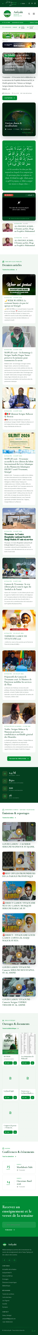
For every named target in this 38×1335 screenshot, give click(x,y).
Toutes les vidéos (8, 818)
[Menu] (34, 13)
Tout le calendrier (8, 1156)
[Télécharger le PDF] (15, 1063)
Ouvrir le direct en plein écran (20, 218)
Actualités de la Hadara (9, 1269)
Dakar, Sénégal (6, 1315)
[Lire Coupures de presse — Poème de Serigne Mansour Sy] (10, 1112)
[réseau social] (29, 4)
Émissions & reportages (9, 1282)
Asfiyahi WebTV (7, 1273)
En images (5, 1279)
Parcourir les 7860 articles (17, 759)
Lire (8, 1063)
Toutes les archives (8, 270)
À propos (5, 1307)
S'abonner (8, 1230)
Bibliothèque (6, 1286)
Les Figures (5, 1301)
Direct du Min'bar (7, 1276)
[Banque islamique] (19, 45)
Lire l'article (8, 98)
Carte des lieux (6, 1297)
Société (4, 1304)
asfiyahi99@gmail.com (8, 1319)
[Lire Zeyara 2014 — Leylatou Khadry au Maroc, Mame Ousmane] (28, 1078)
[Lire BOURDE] (10, 1043)
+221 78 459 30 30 (7, 1322)
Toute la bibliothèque (9, 1028)
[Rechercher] (29, 14)
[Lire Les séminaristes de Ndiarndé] (28, 1043)
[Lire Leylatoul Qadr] (10, 1078)
